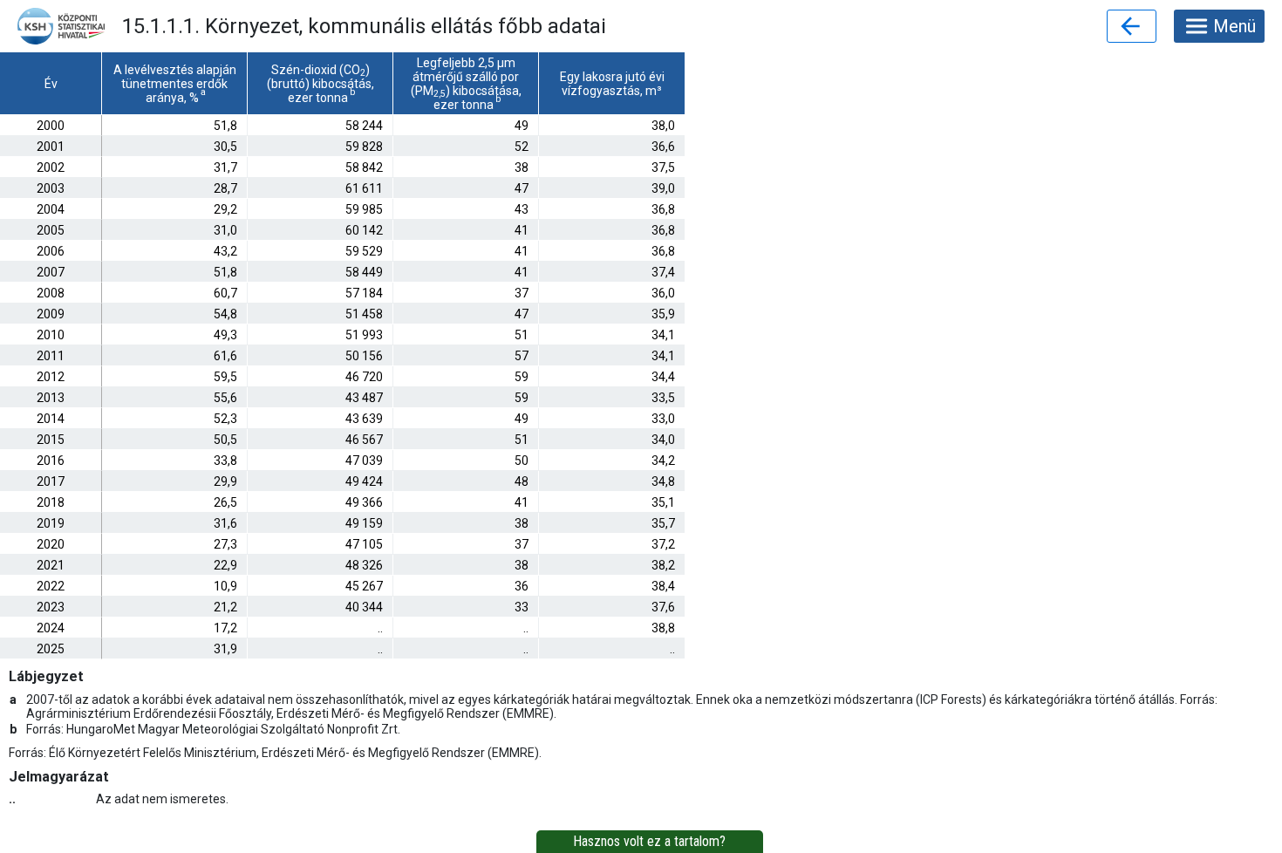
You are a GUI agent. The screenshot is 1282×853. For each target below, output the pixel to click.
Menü (1234, 26)
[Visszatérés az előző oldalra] (1131, 26)
